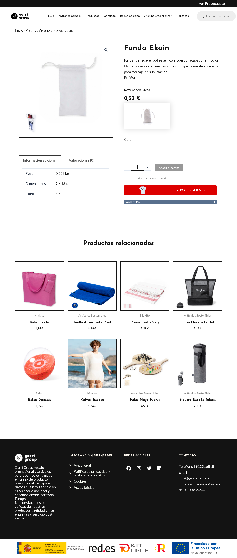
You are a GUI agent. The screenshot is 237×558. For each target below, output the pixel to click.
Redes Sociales (130, 16)
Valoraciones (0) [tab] (81, 160)
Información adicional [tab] (39, 160)
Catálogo (110, 16)
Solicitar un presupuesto (149, 178)
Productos (92, 16)
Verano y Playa (50, 30)
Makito (31, 30)
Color (128, 139)
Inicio (51, 16)
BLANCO (128, 148)
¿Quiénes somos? (70, 16)
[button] (106, 50)
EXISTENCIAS (170, 201)
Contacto (182, 16)
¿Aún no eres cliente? (158, 16)
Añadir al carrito (169, 167)
